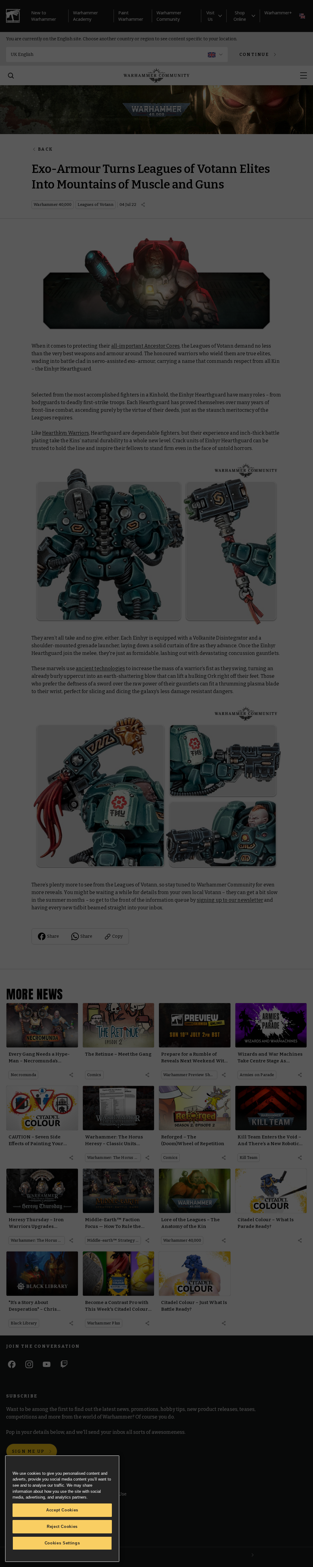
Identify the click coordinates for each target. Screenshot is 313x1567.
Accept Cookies (62, 1510)
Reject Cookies (62, 1526)
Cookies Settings (62, 1543)
